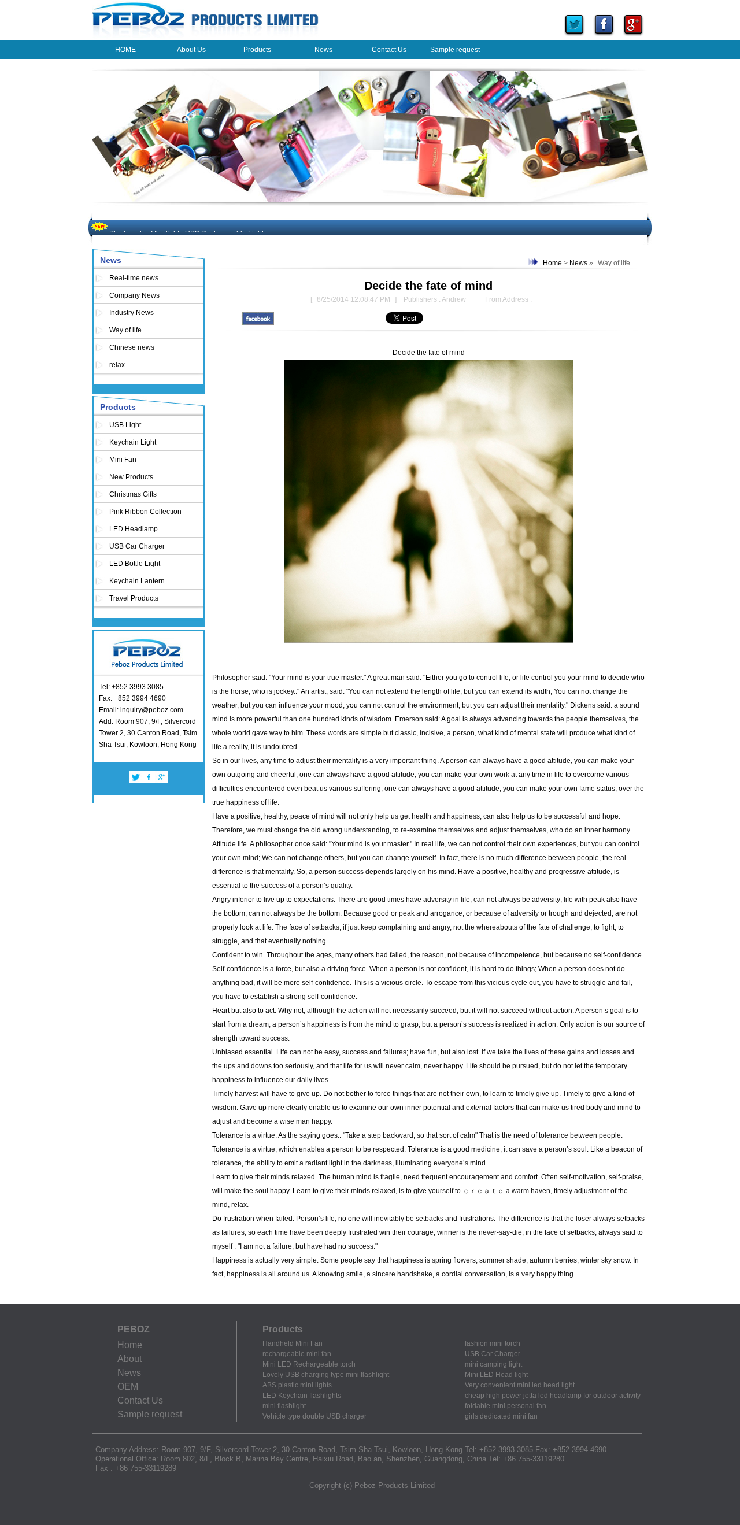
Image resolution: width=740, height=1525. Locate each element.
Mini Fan (122, 460)
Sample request (149, 1414)
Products (118, 407)
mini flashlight (284, 1406)
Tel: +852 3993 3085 (131, 687)
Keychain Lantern (137, 581)
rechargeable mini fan (296, 1354)
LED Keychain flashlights (301, 1395)
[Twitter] (574, 37)
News (110, 260)
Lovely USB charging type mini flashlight (325, 1375)
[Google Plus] (633, 37)
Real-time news (133, 278)
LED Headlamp (133, 529)
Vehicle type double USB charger (314, 1416)
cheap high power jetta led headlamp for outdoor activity (553, 1395)
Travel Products (133, 598)
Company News (134, 295)
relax (117, 365)
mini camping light (493, 1364)
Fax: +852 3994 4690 (132, 698)
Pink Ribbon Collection (145, 512)
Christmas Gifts (133, 494)
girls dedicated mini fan (501, 1416)
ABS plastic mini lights (297, 1385)
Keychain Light (132, 442)
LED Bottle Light (134, 564)
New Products (131, 477)
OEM (127, 1386)
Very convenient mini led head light (520, 1385)
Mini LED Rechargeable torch (309, 1364)
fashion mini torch (492, 1343)
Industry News (131, 313)
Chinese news (131, 347)
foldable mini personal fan (505, 1406)
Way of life (125, 330)
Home (552, 263)
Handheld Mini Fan (292, 1343)
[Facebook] (604, 37)
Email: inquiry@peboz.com (141, 710)
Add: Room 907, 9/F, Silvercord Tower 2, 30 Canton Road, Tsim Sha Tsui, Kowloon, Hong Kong (148, 733)
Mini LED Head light (496, 1375)
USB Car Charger (137, 546)
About (129, 1359)
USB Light (125, 425)
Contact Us (140, 1400)
